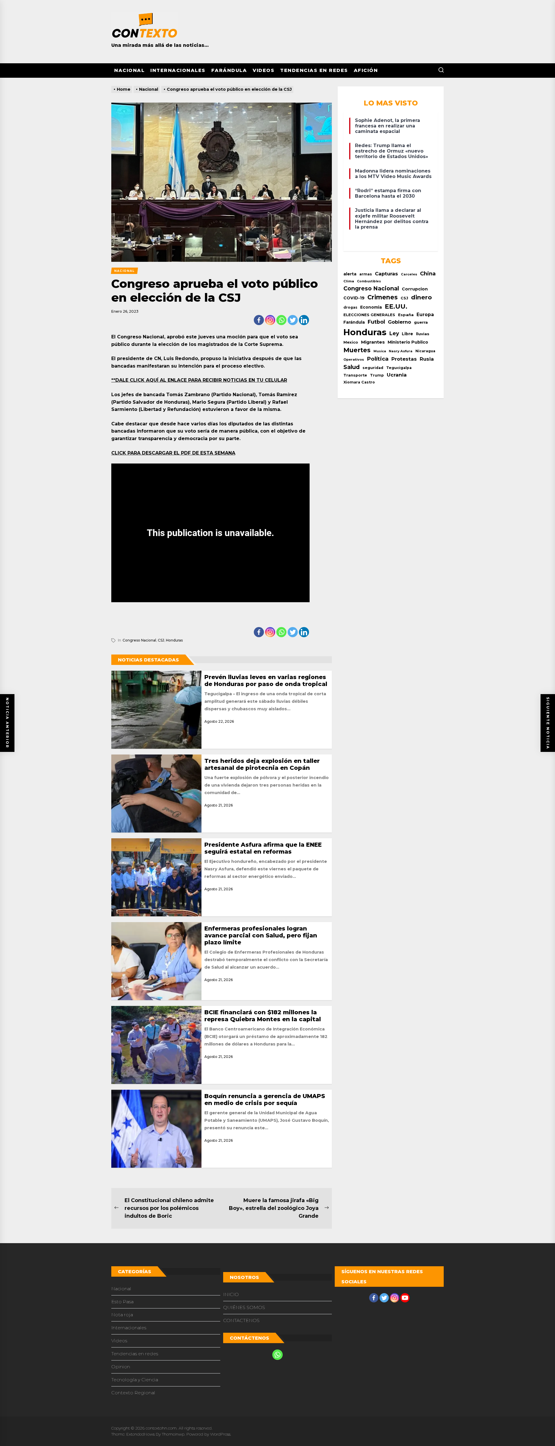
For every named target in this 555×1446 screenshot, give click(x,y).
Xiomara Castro (359, 382)
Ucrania (397, 375)
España (406, 314)
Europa (425, 314)
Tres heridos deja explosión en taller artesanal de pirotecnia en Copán (262, 764)
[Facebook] (259, 320)
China (428, 273)
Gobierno (399, 322)
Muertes (357, 350)
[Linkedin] (304, 320)
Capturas (386, 274)
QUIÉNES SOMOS (244, 1307)
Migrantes (373, 342)
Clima (348, 281)
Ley (394, 333)
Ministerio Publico (408, 342)
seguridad (372, 368)
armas (365, 274)
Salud (351, 367)
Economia (371, 307)
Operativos (353, 359)
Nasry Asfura (400, 351)
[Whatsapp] (281, 320)
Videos (263, 70)
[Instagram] (270, 320)
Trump (377, 375)
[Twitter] (293, 320)
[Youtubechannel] (405, 1297)
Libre (407, 333)
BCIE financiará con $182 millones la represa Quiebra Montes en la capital (262, 1016)
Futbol (376, 322)
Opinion (120, 1366)
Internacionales (178, 70)
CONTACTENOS (241, 1320)
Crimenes (382, 297)
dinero (421, 297)
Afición (366, 70)
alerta (349, 274)
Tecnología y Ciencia (134, 1379)
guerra (421, 322)
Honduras (174, 640)
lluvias (422, 333)
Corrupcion (415, 289)
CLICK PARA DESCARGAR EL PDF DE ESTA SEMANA (173, 453)
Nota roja (122, 1314)
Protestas (404, 359)
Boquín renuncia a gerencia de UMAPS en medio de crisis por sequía (264, 1099)
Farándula (229, 70)
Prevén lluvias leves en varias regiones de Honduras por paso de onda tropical (265, 680)
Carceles (409, 274)
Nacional (129, 70)
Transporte (355, 375)
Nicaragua (425, 351)
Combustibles (369, 281)
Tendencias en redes (314, 70)
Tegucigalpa (399, 368)
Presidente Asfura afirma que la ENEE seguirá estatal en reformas (263, 848)
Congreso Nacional (139, 640)
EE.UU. (396, 306)
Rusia (427, 359)
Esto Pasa (122, 1301)
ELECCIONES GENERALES (369, 315)
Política (377, 358)
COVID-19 (354, 298)
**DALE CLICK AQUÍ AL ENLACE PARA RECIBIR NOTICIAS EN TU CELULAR (199, 380)
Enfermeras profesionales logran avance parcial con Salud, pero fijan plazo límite (260, 935)
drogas (350, 307)
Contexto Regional (133, 1392)
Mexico (350, 342)
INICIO (231, 1294)
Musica (379, 351)
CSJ (161, 640)
